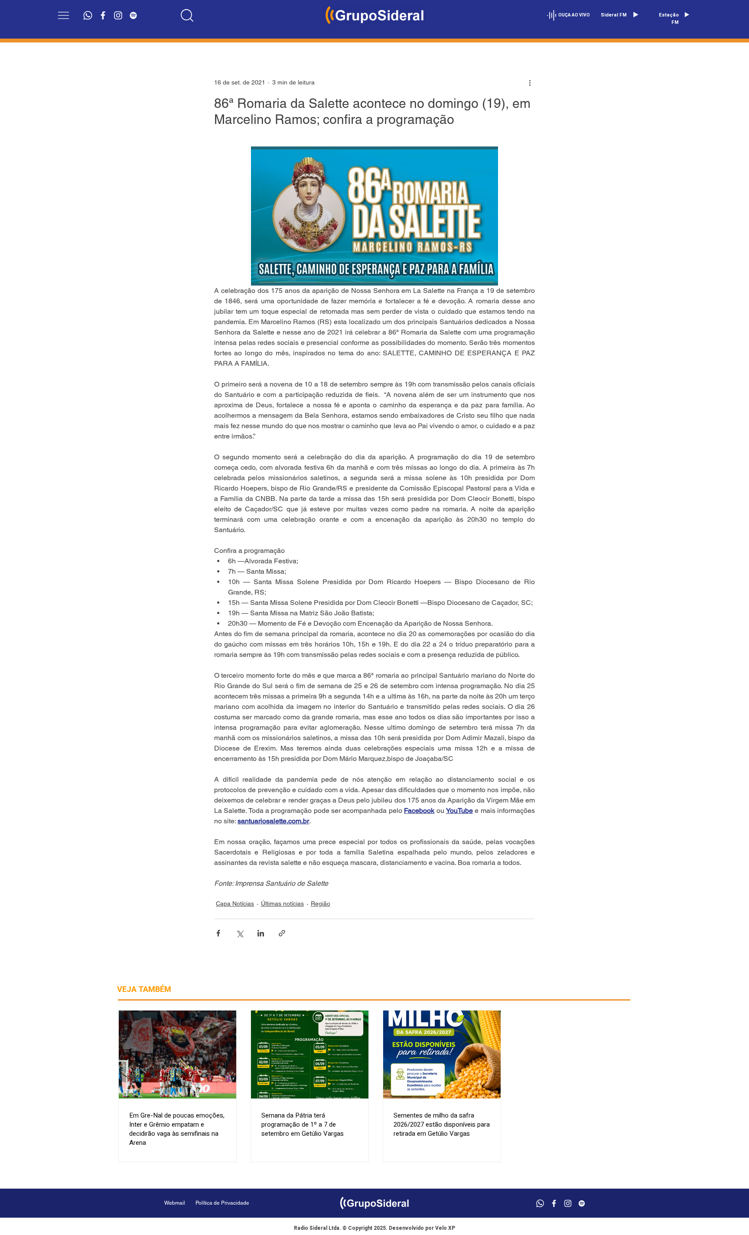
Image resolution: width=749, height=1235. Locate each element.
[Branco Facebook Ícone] (103, 15)
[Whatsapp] (87, 15)
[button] (63, 15)
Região (320, 903)
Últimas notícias (282, 903)
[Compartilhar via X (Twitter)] (239, 933)
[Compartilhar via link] (282, 933)
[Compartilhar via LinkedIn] (261, 933)
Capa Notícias (235, 903)
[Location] (187, 15)
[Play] (635, 14)
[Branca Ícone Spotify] (133, 15)
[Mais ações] (529, 82)
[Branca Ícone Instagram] (118, 15)
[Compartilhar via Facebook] (218, 933)
